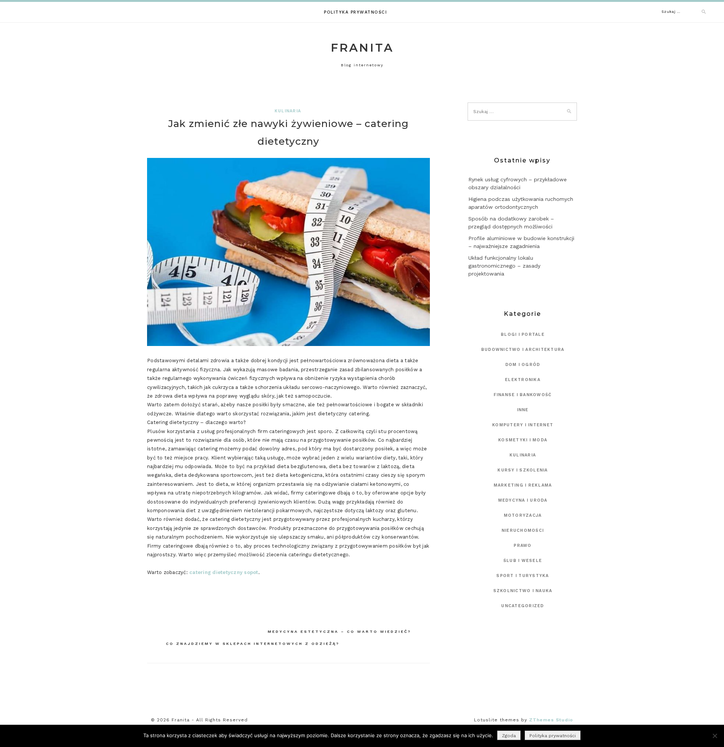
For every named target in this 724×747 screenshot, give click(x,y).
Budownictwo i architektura (522, 349)
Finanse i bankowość (523, 394)
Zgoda (509, 735)
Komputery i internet (522, 424)
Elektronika (522, 379)
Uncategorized (522, 605)
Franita (362, 48)
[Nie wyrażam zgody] (714, 735)
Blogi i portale (523, 334)
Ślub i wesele (522, 560)
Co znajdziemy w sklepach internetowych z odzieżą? (252, 643)
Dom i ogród (522, 364)
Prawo (522, 545)
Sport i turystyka (522, 575)
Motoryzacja (523, 515)
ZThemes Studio (551, 720)
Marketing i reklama (523, 485)
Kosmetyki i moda (522, 440)
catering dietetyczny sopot (223, 572)
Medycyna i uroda (523, 500)
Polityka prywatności (355, 12)
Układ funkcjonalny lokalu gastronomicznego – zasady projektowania (504, 266)
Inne (523, 409)
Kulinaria (288, 111)
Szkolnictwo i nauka (522, 590)
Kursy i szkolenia (522, 470)
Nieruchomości (523, 530)
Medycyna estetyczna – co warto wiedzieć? (339, 631)
